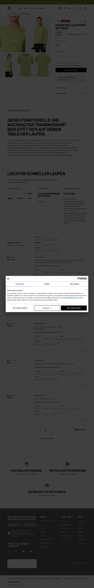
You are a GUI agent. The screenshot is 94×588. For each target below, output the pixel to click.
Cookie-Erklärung (70, 298)
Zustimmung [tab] (19, 284)
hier (56, 300)
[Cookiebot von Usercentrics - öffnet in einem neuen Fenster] (79, 278)
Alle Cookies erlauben (74, 308)
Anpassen (46, 308)
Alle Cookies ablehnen (20, 308)
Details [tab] (47, 284)
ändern (15, 300)
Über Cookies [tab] (74, 284)
